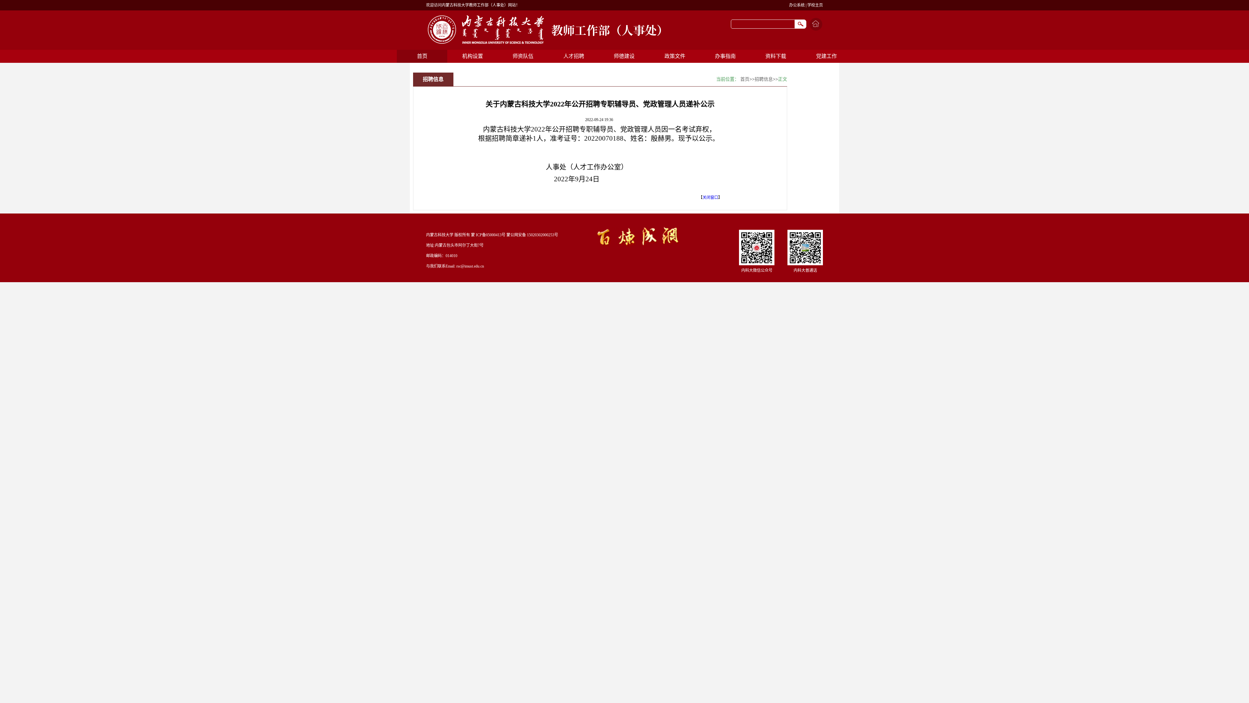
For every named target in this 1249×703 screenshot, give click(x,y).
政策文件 (675, 56)
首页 (422, 56)
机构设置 (472, 56)
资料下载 (775, 56)
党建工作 (826, 56)
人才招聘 (573, 56)
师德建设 (624, 56)
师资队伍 (523, 56)
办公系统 (797, 5)
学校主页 (815, 5)
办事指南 (725, 56)
